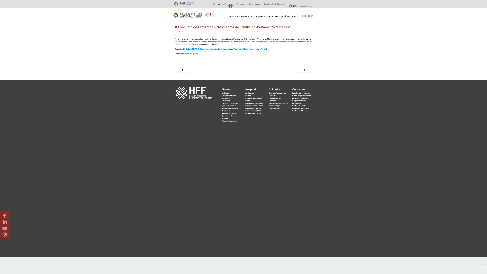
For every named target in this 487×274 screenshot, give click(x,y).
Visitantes (226, 93)
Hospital (250, 89)
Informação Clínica (229, 113)
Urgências (272, 96)
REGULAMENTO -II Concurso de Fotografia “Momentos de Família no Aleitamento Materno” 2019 (225, 49)
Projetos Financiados (253, 113)
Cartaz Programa (190, 54)
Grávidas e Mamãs (229, 96)
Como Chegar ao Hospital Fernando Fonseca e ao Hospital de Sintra (301, 98)
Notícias (285, 16)
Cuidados (275, 89)
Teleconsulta (226, 111)
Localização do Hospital (274, 4)
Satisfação (226, 101)
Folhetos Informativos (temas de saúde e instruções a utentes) (230, 105)
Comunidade (226, 98)
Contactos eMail (298, 111)
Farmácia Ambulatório (230, 121)
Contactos (241, 4)
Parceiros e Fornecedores (254, 106)
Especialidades (274, 108)
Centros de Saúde (299, 106)
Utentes (227, 89)
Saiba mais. (271, 269)
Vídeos (295, 16)
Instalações (296, 103)
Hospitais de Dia (275, 98)
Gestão (248, 96)
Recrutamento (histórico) (254, 103)
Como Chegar (254, 4)
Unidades (272, 101)
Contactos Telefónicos (300, 108)
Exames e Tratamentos (277, 93)
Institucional (249, 93)
